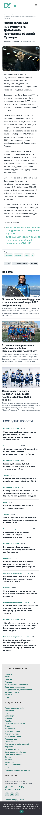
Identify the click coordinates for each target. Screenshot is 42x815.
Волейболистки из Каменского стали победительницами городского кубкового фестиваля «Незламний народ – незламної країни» (19, 645)
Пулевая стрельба (12, 749)
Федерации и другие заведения (18, 690)
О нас (7, 697)
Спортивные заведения (15, 687)
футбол (34, 263)
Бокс (7, 713)
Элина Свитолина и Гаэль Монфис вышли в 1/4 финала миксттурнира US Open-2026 (20, 520)
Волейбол (9, 718)
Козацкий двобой (12, 731)
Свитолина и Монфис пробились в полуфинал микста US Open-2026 (19, 479)
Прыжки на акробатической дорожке (17, 745)
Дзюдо (8, 726)
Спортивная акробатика (15, 752)
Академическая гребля (15, 708)
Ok (22, 812)
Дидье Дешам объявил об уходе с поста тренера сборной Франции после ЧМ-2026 (23, 240)
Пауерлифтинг (11, 739)
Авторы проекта (12, 692)
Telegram (18, 255)
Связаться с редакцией (14, 800)
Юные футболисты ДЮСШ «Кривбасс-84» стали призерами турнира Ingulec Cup (19, 466)
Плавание (9, 742)
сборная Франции (20, 263)
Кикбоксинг (10, 729)
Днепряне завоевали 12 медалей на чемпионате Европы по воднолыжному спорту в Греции (20, 451)
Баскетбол (9, 711)
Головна (6, 15)
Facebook (8, 255)
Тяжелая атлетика (13, 765)
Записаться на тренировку (16, 684)
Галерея (8, 679)
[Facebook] (15, 6)
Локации (8, 682)
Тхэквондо (9, 762)
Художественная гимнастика (17, 770)
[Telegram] (12, 794)
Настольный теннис (13, 736)
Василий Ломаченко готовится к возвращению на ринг (19, 506)
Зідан (7, 263)
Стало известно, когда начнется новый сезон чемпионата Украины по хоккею (20, 593)
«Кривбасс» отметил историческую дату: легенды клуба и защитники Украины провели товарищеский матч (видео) (20, 626)
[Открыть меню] (36, 5)
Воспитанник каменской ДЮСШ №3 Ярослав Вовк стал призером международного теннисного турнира (20, 609)
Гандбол (8, 721)
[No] (39, 808)
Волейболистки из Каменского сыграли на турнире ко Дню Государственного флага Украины (19, 564)
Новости (14, 15)
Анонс (7, 677)
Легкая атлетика (12, 734)
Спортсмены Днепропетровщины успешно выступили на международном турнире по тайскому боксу (19, 436)
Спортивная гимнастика (15, 754)
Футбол (8, 767)
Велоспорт (9, 716)
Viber (27, 255)
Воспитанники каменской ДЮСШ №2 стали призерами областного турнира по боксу (19, 578)
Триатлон (9, 760)
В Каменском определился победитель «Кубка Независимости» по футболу (17, 534)
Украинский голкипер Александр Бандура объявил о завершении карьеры (23, 230)
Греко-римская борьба (15, 723)
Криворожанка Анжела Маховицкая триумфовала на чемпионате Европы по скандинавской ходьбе (20, 493)
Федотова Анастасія (11, 41)
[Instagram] (17, 794)
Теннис (8, 757)
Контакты (9, 695)
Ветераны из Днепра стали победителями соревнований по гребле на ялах (19, 549)
